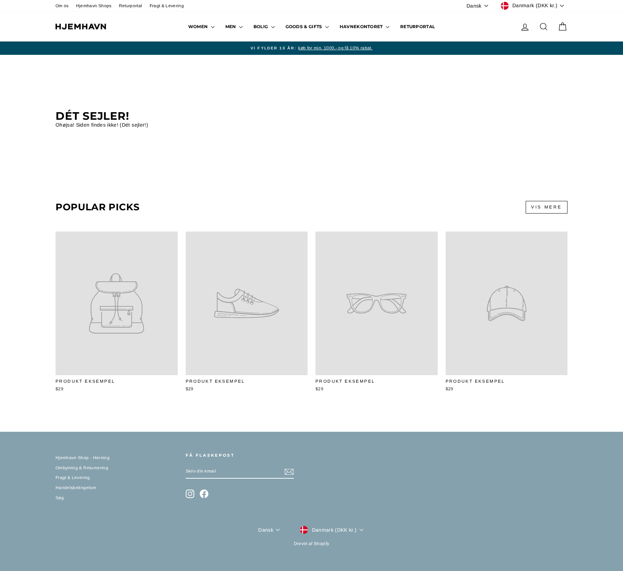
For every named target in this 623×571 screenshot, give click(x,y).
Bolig (261, 26)
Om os (62, 5)
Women (198, 26)
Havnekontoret (362, 26)
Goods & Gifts (304, 26)
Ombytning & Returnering (82, 467)
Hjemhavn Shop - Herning (83, 457)
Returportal (130, 5)
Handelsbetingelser (76, 487)
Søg (60, 497)
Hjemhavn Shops (94, 5)
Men (231, 26)
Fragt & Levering (167, 5)
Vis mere (546, 207)
